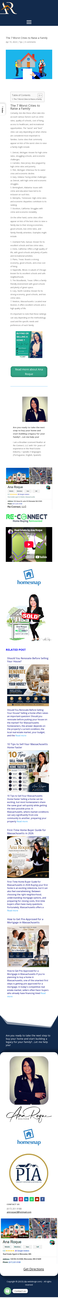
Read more (20, 735)
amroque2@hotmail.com (19, 1212)
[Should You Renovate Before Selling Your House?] (28, 705)
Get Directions (33, 1269)
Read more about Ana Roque (29, 372)
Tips (21, 42)
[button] (2, 109)
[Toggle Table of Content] (39, 95)
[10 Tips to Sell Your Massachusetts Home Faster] (28, 791)
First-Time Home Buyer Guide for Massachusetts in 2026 (26, 832)
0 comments (30, 42)
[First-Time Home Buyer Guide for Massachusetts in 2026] (28, 877)
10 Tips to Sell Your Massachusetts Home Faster (27, 746)
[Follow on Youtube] (37, 1199)
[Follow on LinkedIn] (26, 1199)
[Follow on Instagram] (21, 1199)
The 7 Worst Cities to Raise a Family (28, 99)
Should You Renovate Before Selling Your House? (27, 660)
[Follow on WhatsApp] (32, 1199)
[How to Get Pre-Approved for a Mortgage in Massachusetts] (28, 966)
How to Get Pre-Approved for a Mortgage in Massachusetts (25, 921)
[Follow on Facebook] (15, 1199)
